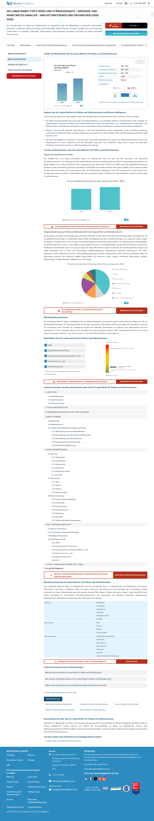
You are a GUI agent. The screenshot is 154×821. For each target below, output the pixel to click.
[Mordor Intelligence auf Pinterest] (100, 779)
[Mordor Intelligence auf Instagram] (105, 779)
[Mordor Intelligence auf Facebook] (91, 779)
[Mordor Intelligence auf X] (95, 779)
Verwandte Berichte (53, 699)
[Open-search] (149, 3)
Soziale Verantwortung (37, 787)
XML (8, 765)
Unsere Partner (34, 782)
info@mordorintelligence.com (63, 781)
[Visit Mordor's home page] (20, 3)
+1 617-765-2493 (139, 3)
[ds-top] (126, 33)
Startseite (10, 755)
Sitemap (31, 760)
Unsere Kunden (13, 782)
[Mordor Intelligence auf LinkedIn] (86, 779)
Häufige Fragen (34, 792)
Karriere (10, 799)
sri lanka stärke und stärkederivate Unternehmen (63, 741)
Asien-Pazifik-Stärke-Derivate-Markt (58, 704)
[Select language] (126, 3)
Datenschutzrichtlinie (15, 807)
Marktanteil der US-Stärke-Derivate (92, 710)
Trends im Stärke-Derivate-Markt (126, 704)
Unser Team (32, 777)
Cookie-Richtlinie (34, 807)
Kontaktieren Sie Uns (15, 760)
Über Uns (10, 777)
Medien (10, 787)
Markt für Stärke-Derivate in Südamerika (60, 710)
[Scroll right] (145, 45)
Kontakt (119, 3)
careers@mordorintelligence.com (96, 769)
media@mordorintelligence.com (65, 789)
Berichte (109, 3)
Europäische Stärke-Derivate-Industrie (94, 704)
